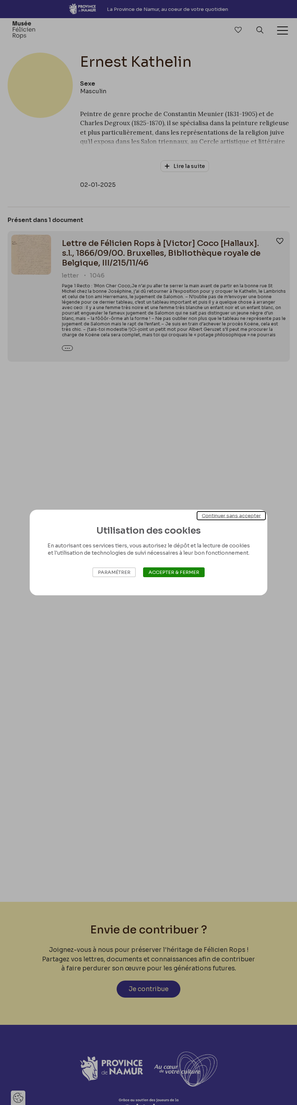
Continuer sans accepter (231, 516)
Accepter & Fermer (173, 572)
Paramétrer (114, 572)
